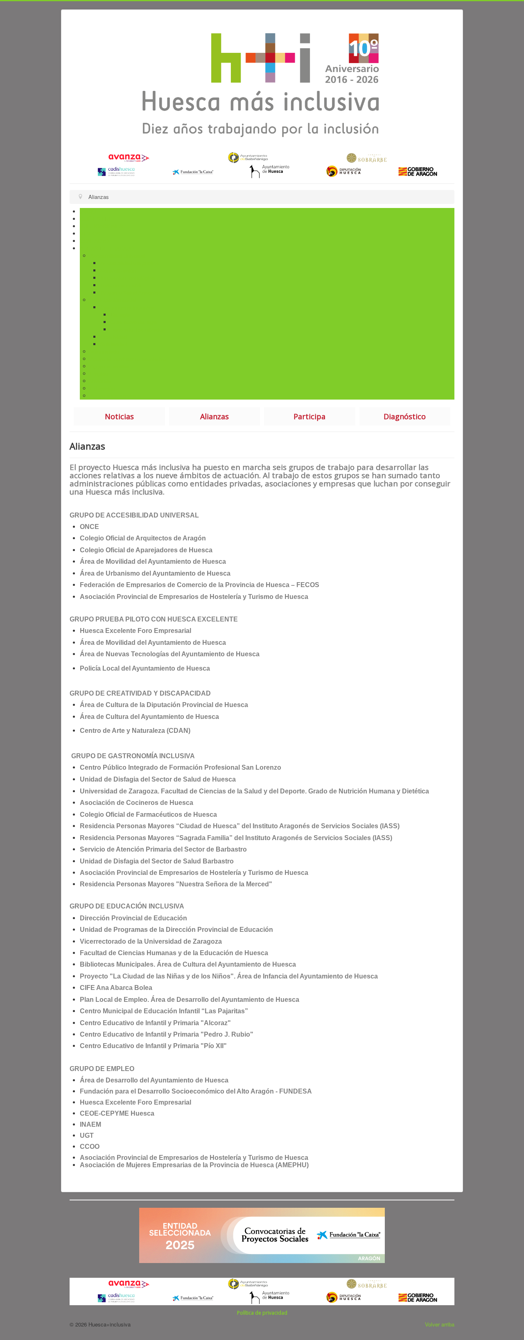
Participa (309, 416)
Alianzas (214, 416)
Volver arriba (439, 1324)
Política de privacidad (262, 1312)
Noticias (119, 416)
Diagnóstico (405, 416)
